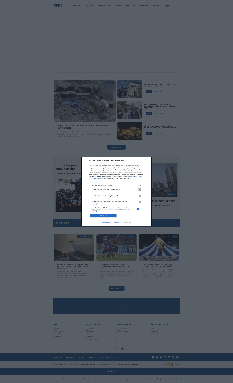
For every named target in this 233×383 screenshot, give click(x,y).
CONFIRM (103, 216)
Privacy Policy (127, 222)
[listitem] (116, 185)
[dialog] (116, 191)
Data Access (116, 222)
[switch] (139, 189)
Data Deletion (106, 222)
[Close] (148, 161)
